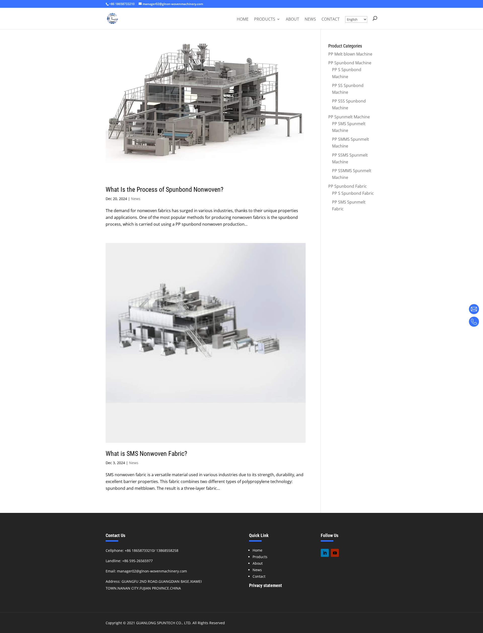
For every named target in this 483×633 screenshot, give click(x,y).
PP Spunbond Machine (349, 63)
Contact (330, 19)
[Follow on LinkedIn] (325, 553)
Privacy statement (265, 585)
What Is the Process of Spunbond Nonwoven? (164, 189)
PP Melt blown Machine (350, 54)
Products (264, 19)
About (292, 19)
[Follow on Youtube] (335, 553)
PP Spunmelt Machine (349, 117)
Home (243, 19)
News (310, 19)
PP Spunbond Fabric (347, 186)
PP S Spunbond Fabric (353, 193)
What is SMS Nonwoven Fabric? (146, 453)
